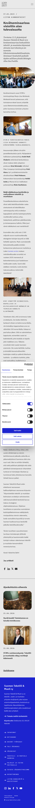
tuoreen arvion (13, 251)
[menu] (32, 4)
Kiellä (17, 442)
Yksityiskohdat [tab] (18, 370)
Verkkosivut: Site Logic (9, 797)
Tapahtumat (11, 732)
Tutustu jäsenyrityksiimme (18, 769)
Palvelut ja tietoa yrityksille (15, 764)
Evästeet (16, 795)
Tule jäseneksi (13, 746)
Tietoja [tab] (29, 370)
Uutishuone (8, 670)
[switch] (30, 409)
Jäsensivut (11, 751)
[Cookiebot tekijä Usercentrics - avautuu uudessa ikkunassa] (25, 364)
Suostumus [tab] (6, 370)
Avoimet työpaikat (14, 742)
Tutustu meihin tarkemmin (17, 716)
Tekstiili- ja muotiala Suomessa (17, 757)
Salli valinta (17, 436)
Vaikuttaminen (13, 774)
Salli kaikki (17, 430)
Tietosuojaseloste (8, 795)
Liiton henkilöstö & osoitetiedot (15, 780)
